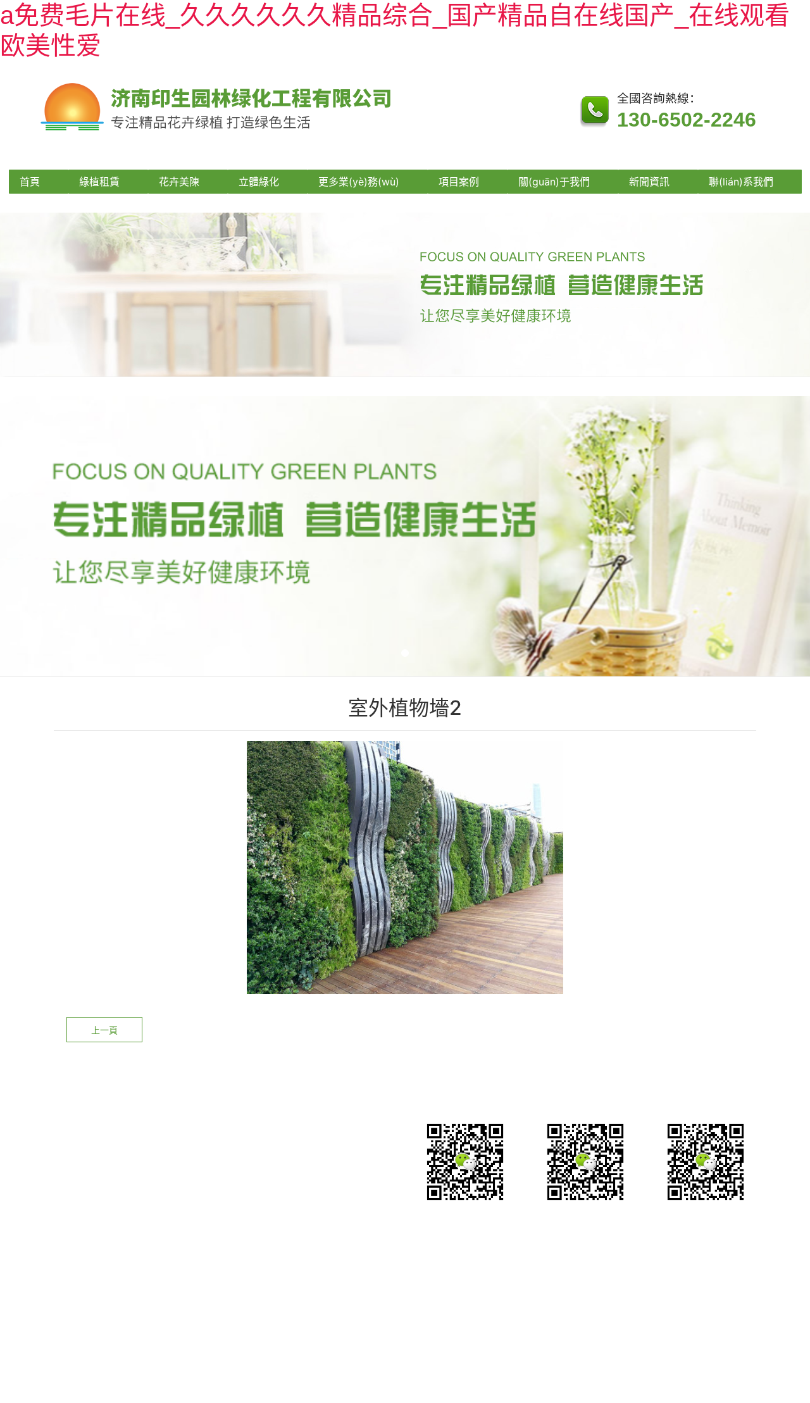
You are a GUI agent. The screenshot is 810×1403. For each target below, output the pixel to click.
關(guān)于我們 (554, 181)
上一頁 (104, 1030)
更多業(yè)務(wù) (358, 181)
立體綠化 (259, 181)
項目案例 (459, 181)
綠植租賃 (99, 181)
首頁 (30, 181)
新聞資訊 (649, 181)
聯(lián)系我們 (741, 181)
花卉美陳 (179, 181)
